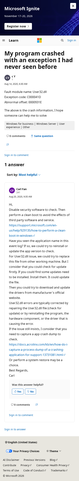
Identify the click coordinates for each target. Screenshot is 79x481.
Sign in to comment (16, 155)
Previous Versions (34, 460)
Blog (52, 460)
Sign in (71, 40)
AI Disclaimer (11, 460)
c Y (13, 76)
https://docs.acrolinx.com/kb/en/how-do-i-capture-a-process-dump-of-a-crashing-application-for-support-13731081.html (38, 349)
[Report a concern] (7, 145)
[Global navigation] (3, 40)
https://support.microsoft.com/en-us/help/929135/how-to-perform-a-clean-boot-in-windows (37, 230)
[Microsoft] (39, 40)
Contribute (9, 465)
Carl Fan (21, 189)
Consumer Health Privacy (51, 465)
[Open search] (62, 40)
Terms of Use (11, 470)
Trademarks (58, 470)
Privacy (25, 465)
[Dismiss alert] (73, 6)
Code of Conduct (33, 470)
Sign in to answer (15, 429)
